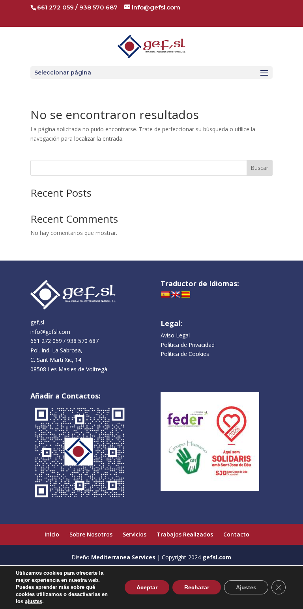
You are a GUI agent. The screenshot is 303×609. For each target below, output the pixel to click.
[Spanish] (165, 295)
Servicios (134, 534)
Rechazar (196, 587)
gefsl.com (216, 557)
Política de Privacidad (188, 344)
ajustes (33, 601)
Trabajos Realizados (185, 534)
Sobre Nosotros (90, 534)
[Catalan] (186, 295)
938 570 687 (98, 7)
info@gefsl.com (50, 331)
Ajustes (246, 587)
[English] (175, 295)
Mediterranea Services (123, 557)
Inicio (52, 534)
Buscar (259, 167)
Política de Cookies (185, 354)
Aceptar (147, 587)
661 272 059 (55, 7)
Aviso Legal (175, 335)
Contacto (236, 534)
